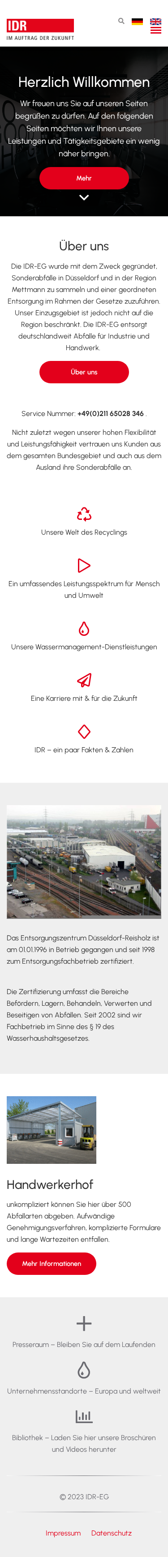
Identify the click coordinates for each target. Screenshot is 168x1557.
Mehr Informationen (51, 1264)
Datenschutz (111, 1533)
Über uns (84, 372)
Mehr (84, 178)
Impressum (64, 1533)
